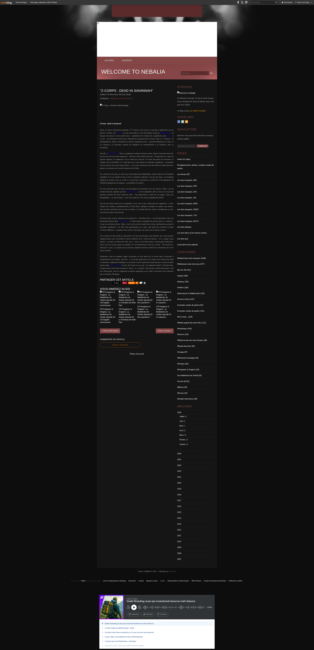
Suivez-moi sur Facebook (178, 121)
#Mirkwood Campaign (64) (187, 358)
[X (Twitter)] (242, 2)
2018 (179, 495)
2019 (179, 489)
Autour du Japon (183, 159)
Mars (181, 435)
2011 (179, 536)
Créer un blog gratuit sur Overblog (114, 581)
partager (149, 614)
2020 (179, 483)
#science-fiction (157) (185, 299)
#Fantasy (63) (182, 364)
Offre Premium (196, 581)
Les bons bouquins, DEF (187, 186)
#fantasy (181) (183, 282)
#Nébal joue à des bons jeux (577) (190, 264)
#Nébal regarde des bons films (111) (191, 323)
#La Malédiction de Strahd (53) (189, 375)
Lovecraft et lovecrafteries (187, 245)
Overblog (172, 571)
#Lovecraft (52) (183, 381)
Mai (180, 426)
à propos (163, 614)
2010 (179, 541)
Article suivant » (165, 331)
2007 (179, 559)
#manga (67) (182, 352)
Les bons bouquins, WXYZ (188, 221)
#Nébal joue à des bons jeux (121, 98)
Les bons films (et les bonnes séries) (192, 233)
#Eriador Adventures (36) (187, 399)
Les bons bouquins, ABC (187, 180)
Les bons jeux (182, 239)
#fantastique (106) (184, 329)
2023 (179, 465)
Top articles (132, 581)
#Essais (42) (182, 393)
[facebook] (238, 2)
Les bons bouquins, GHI (187, 192)
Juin (181, 421)
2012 (179, 530)
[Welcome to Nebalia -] (157, 56)
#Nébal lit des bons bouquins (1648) (191, 258)
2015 (179, 512)
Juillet (181, 416)
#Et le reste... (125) (184, 317)
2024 (179, 459)
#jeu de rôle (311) (184, 270)
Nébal (83, 581)
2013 (179, 524)
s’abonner (135, 614)
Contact (127, 60)
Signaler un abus (152, 581)
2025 (179, 454)
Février (182, 440)
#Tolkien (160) (182, 287)
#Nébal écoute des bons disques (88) (192, 340)
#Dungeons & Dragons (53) (188, 369)
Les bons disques (184, 227)
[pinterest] (246, 2)
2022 (179, 471)
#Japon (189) (182, 276)
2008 (179, 553)
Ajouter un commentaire (120, 345)
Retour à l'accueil (137, 354)
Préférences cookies (235, 581)
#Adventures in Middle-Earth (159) (191, 293)
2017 (179, 500)
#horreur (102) (183, 334)
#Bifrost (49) (182, 387)
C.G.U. (163, 581)
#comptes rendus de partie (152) (190, 305)
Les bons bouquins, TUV (187, 215)
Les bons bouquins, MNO (187, 203)
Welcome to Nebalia (133, 72)
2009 (179, 547)
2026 (179, 412)
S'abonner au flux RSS (186, 121)
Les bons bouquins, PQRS (188, 209)
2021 (179, 477)
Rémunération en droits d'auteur (178, 581)
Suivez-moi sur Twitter (182, 121)
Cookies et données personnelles (215, 581)
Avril (181, 430)
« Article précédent (110, 331)
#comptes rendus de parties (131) (190, 311)
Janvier (182, 444)
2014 (179, 518)
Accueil (109, 60)
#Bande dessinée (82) (186, 346)
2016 (179, 506)
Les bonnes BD (183, 174)
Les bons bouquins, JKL (186, 198)
